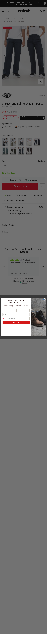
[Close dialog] (44, 299)
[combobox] (5, 318)
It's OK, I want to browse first (16, 326)
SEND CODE (16, 322)
